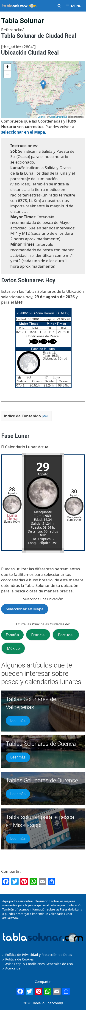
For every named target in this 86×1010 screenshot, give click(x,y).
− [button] (7, 74)
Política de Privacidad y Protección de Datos (38, 954)
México (13, 648)
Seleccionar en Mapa (25, 609)
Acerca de (12, 968)
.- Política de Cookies (18, 959)
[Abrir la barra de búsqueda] (59, 6)
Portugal (66, 634)
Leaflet (41, 116)
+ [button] (7, 67)
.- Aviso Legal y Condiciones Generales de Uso (37, 964)
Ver (45, 416)
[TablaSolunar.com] (19, 6)
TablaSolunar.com (46, 1003)
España (12, 634)
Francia (38, 634)
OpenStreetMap (58, 116)
